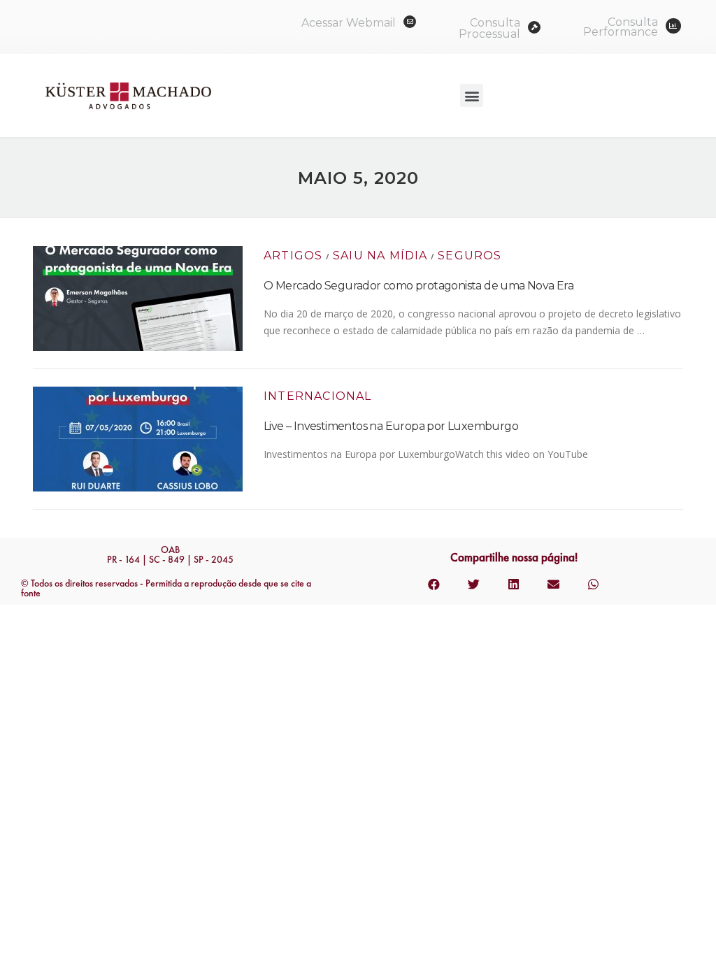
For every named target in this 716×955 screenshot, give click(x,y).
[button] (471, 95)
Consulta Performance (620, 26)
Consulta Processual (489, 28)
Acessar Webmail (348, 22)
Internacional (318, 396)
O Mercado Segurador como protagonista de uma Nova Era (418, 285)
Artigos (293, 255)
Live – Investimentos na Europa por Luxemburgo (391, 426)
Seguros (469, 255)
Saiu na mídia (380, 255)
